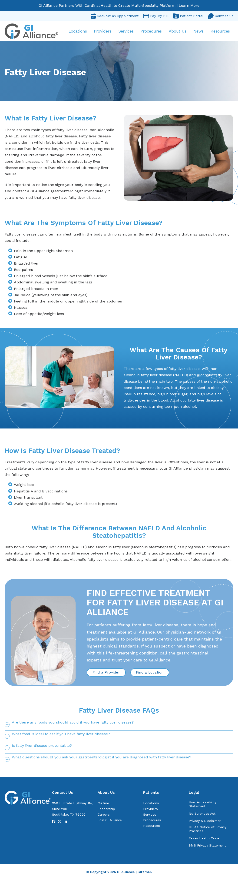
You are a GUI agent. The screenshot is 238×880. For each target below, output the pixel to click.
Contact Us (224, 16)
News (198, 31)
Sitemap (145, 872)
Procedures (151, 31)
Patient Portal (191, 16)
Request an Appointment (118, 16)
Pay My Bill (159, 16)
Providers (102, 31)
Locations (78, 31)
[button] (119, 724)
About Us (177, 31)
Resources (220, 31)
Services (126, 31)
